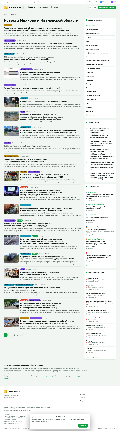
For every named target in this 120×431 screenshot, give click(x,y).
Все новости (90, 26)
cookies (77, 417)
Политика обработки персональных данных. (17, 410)
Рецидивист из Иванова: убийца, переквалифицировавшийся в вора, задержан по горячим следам (32, 288)
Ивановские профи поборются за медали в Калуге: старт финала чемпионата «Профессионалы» (26, 160)
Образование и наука (11, 156)
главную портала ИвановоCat (23, 376)
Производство (91, 88)
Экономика (8, 25)
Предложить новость (87, 401)
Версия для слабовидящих (37, 2)
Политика (89, 80)
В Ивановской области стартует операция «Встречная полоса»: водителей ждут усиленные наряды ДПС (28, 224)
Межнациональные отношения (97, 61)
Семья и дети (91, 99)
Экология (7, 143)
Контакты (54, 7)
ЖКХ (87, 41)
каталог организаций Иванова (50, 376)
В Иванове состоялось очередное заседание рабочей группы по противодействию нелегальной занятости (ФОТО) (47, 322)
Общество (24, 187)
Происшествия (9, 53)
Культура (23, 171)
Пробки (96, 2)
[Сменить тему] (90, 7)
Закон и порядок (9, 40)
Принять (83, 426)
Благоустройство (26, 69)
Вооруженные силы (93, 33)
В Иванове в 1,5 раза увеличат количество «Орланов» (44, 101)
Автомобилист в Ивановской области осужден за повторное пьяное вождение (39, 43)
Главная (6, 14)
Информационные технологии (97, 53)
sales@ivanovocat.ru (13, 423)
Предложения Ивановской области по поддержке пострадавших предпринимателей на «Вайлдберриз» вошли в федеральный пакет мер (36, 29)
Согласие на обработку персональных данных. (17, 409)
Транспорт (24, 98)
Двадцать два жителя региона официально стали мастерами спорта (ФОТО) (39, 273)
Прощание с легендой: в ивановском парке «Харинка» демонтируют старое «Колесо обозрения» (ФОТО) (44, 176)
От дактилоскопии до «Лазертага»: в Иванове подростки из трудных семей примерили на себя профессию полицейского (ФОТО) (40, 305)
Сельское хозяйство (93, 95)
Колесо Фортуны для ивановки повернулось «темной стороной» (32, 88)
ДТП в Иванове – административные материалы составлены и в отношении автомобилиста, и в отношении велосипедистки (48, 131)
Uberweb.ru (112, 428)
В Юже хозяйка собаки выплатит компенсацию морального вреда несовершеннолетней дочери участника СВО (30, 58)
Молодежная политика (94, 64)
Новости (31, 7)
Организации (43, 7)
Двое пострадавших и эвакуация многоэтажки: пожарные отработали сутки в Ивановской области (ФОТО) (46, 209)
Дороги (19, 220)
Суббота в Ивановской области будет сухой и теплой (27, 146)
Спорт (23, 111)
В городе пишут (94, 186)
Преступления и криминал (24, 284)
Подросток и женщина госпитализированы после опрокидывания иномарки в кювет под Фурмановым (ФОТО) (47, 257)
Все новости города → (92, 266)
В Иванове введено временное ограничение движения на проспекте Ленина (40, 73)
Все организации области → (93, 357)
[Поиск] (95, 7)
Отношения (90, 76)
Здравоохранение (92, 49)
